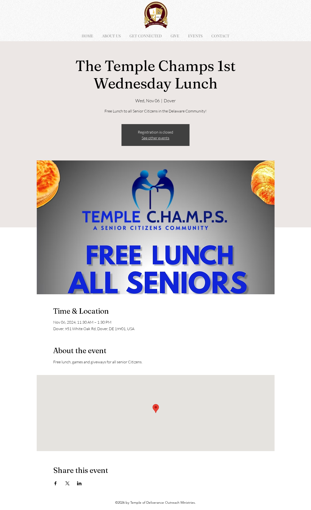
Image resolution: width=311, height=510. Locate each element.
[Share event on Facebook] (55, 483)
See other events (155, 137)
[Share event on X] (67, 483)
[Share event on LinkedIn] (79, 483)
